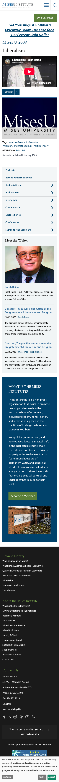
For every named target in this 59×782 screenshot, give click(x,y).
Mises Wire (23, 352)
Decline (42, 777)
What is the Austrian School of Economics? (23, 566)
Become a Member (22, 496)
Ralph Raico (21, 150)
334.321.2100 (16, 693)
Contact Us (8, 659)
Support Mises (45, 18)
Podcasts (10, 170)
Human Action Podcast (14, 585)
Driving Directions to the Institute (19, 611)
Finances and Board (12, 640)
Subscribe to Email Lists (14, 645)
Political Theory (41, 146)
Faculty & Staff (9, 635)
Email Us (6, 704)
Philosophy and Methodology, (17, 146)
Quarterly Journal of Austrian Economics (22, 571)
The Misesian (8, 590)
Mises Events (8, 621)
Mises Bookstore (10, 630)
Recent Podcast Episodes (18, 178)
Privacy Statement (11, 655)
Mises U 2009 (14, 42)
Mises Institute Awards (13, 625)
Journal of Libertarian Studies (16, 576)
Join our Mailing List (12, 709)
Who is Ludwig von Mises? (15, 561)
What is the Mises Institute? (16, 606)
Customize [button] (8, 777)
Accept (51, 777)
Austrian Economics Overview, (24, 142)
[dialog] (29, 769)
